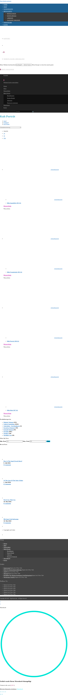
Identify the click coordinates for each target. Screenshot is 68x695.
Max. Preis (26, 441)
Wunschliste (8, 9)
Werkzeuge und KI (9, 577)
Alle (5, 138)
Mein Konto (8, 11)
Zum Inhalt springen (5, 1)
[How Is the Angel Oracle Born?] (10, 459)
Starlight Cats (8, 435)
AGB (5, 571)
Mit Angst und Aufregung (11, 519)
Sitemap (6, 573)
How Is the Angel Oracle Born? (13, 461)
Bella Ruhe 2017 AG (12, 410)
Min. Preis (3, 441)
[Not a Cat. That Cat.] (10, 498)
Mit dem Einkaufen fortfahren (8, 689)
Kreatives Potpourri (9, 428)
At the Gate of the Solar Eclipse (13, 480)
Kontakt (6, 75)
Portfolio (6, 431)
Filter (48, 441)
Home (5, 4)
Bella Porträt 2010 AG (13, 341)
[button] (7, 206)
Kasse (6, 24)
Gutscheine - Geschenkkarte (12, 426)
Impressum (7, 568)
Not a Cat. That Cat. (10, 500)
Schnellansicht (54, 169)
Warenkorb (8, 22)
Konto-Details (11, 16)
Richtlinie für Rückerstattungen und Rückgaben (18, 575)
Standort (6, 433)
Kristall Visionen (8, 429)
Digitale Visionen (8, 422)
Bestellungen (11, 13)
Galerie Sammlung (9, 424)
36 (4, 136)
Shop (5, 7)
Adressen (10, 18)
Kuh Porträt (6, 124)
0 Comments (7, 465)
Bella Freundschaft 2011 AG (14, 272)
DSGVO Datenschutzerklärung (13, 570)
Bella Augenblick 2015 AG (14, 203)
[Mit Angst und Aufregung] (10, 517)
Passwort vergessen (13, 20)
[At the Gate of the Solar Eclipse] (10, 478)
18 (4, 133)
